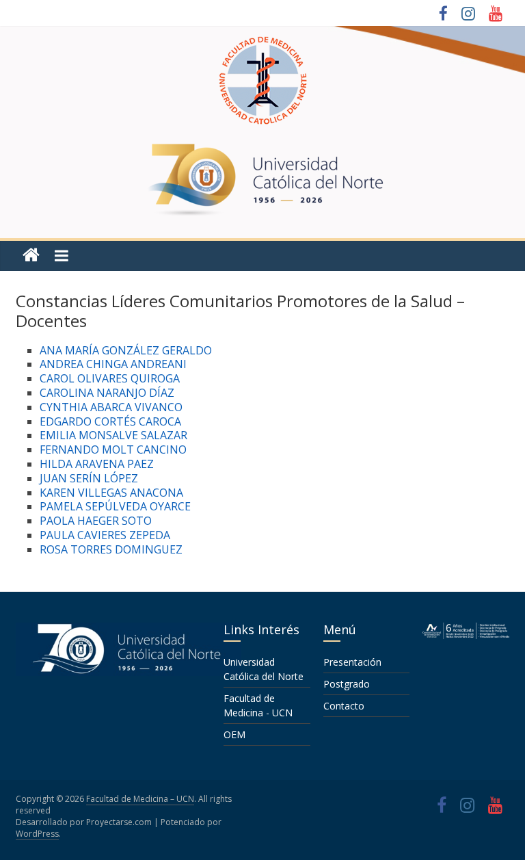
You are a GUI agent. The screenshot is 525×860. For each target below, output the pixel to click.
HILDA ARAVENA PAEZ (97, 463)
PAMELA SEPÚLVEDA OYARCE (115, 506)
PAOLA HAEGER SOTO (96, 520)
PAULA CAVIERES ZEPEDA (105, 535)
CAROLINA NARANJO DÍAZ (107, 392)
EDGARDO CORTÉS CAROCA (110, 421)
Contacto (343, 705)
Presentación (352, 661)
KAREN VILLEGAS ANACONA (111, 492)
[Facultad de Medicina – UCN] (31, 255)
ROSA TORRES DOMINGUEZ (111, 549)
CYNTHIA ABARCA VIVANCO (111, 407)
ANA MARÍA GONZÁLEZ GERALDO (126, 350)
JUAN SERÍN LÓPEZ (89, 478)
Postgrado (346, 683)
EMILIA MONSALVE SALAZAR (113, 435)
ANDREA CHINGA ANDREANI (113, 364)
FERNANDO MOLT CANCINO (113, 449)
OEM (234, 734)
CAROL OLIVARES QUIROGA (110, 378)
